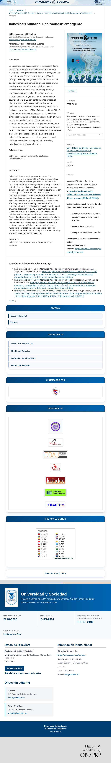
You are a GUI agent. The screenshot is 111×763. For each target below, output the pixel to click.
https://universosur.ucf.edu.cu (72, 655)
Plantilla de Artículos (20, 351)
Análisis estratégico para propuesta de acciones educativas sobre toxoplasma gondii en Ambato (58, 293)
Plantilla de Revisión (20, 365)
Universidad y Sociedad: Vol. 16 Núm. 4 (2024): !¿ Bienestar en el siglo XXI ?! (49, 296)
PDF (72, 91)
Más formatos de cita (77, 135)
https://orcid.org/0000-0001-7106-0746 (22, 49)
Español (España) (19, 316)
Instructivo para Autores (22, 344)
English (14, 322)
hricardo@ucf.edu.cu (17, 713)
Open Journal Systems (55, 573)
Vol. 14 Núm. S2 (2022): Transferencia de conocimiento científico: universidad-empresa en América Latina (51, 13)
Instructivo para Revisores (23, 358)
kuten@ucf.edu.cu (16, 698)
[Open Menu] (9, 2)
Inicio (11, 10)
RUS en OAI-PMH (14, 668)
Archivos (20, 10)
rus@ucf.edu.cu (71, 675)
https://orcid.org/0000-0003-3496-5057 (22, 40)
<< (10, 300)
